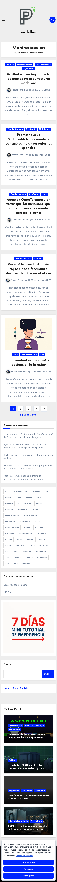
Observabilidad (43, 65)
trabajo (17, 557)
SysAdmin (28, 69)
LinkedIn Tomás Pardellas (16, 688)
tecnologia (41, 551)
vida (7, 563)
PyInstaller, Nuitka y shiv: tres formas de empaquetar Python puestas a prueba (26, 768)
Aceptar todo (28, 862)
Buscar (8, 664)
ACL (7, 491)
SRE (7, 551)
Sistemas (27, 791)
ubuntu (29, 557)
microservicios (12, 515)
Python (12, 760)
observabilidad (12, 527)
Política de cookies (24, 855)
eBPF (18, 497)
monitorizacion (30, 515)
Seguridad (14, 791)
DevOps (10, 65)
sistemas (43, 545)
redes (19, 539)
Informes (40, 503)
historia (9, 503)
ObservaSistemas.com (15, 585)
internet (9, 509)
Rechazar (28, 869)
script (8, 545)
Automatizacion (21, 491)
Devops (36, 491)
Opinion (38, 259)
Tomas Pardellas (20, 90)
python (8, 539)
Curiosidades (15, 726)
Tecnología (14, 730)
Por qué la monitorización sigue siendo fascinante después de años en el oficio (28, 269)
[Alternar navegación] (3, 19)
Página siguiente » (28, 414)
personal (39, 527)
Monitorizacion (24, 65)
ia (18, 503)
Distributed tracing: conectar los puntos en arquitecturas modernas (28, 79)
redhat (30, 539)
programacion (25, 533)
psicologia (41, 533)
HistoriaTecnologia (34, 726)
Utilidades (44, 129)
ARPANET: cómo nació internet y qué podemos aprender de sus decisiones (27, 829)
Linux (15, 355)
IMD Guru (8, 592)
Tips (44, 194)
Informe (27, 503)
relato (42, 539)
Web (16, 563)
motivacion (10, 521)
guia (39, 497)
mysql (37, 521)
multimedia (25, 521)
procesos (9, 533)
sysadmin (26, 551)
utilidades (42, 557)
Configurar (28, 875)
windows (26, 563)
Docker (8, 497)
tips (7, 557)
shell (32, 545)
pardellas (28, 32)
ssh (15, 551)
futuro (29, 497)
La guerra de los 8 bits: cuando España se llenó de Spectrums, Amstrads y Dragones (26, 738)
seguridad (20, 545)
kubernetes (23, 509)
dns (46, 491)
